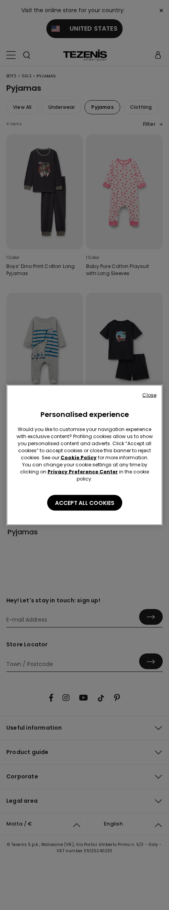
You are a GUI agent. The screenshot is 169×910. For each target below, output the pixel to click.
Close (149, 395)
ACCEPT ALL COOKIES (84, 503)
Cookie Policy (79, 457)
